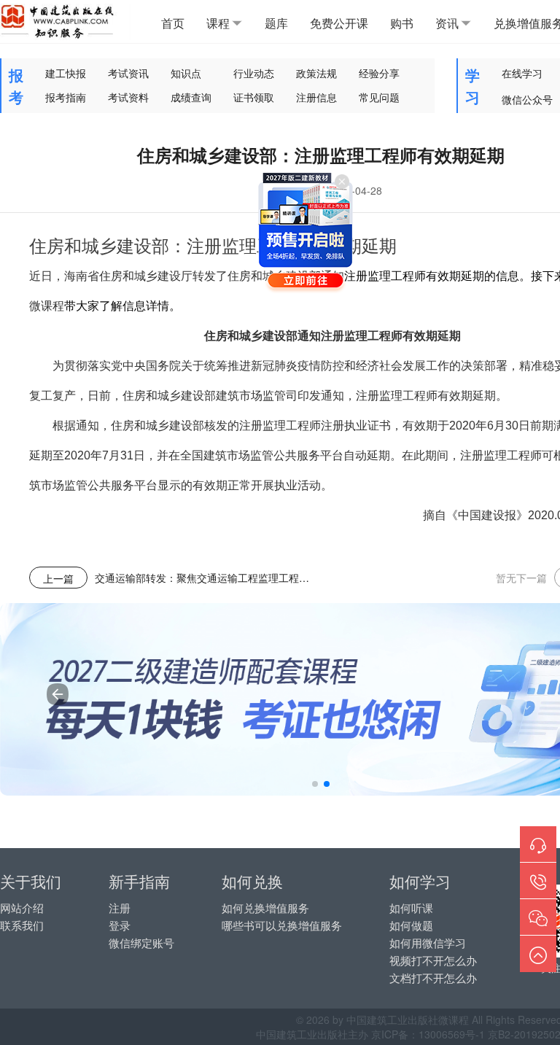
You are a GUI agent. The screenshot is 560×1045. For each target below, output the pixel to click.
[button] (315, 784)
